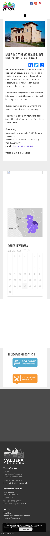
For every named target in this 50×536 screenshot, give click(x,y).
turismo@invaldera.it (17, 504)
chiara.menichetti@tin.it (22, 146)
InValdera (7, 513)
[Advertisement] (25, 323)
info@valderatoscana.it (18, 483)
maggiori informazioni (29, 527)
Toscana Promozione (11, 518)
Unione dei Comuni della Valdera (16, 515)
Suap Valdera (8, 492)
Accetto (25, 529)
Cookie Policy (7, 533)
